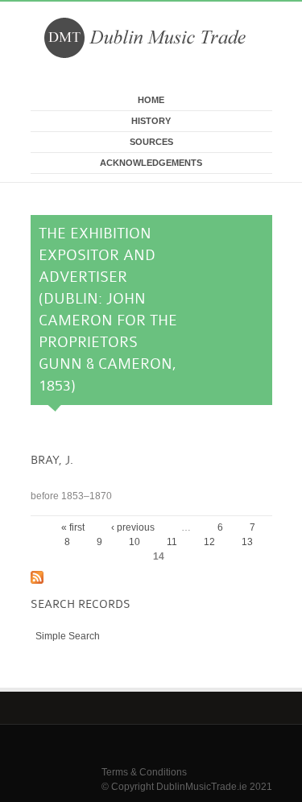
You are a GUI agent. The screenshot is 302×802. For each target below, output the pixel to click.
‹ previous (133, 527)
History (151, 121)
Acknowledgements (151, 162)
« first (73, 527)
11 (172, 542)
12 (209, 542)
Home (151, 100)
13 (247, 542)
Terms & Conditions (144, 772)
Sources (151, 142)
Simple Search (67, 636)
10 (134, 542)
